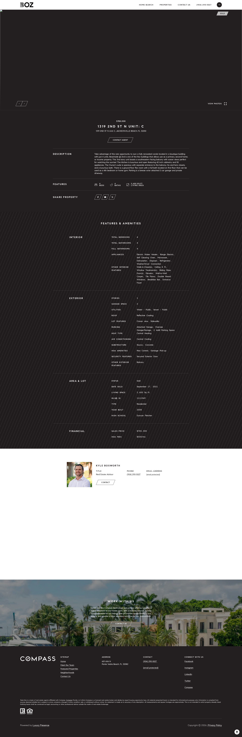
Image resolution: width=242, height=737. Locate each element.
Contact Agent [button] (120, 140)
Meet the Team (67, 665)
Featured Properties (69, 669)
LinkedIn (188, 674)
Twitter (188, 681)
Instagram (189, 668)
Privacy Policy (215, 725)
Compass (189, 687)
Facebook (189, 661)
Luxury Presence (41, 725)
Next (24, 103)
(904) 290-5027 (203, 5)
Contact (105, 482)
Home (63, 661)
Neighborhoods (67, 672)
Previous (19, 103)
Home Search (146, 5)
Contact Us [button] (184, 5)
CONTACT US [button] (121, 624)
